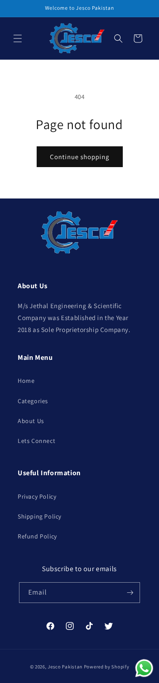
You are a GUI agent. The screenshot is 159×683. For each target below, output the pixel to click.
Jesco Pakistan (65, 667)
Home (26, 381)
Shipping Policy (39, 516)
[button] (17, 38)
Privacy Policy (37, 496)
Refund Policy (37, 536)
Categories (33, 401)
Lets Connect (36, 441)
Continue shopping (80, 157)
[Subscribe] (130, 592)
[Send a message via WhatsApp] (144, 668)
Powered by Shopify (106, 667)
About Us (31, 421)
